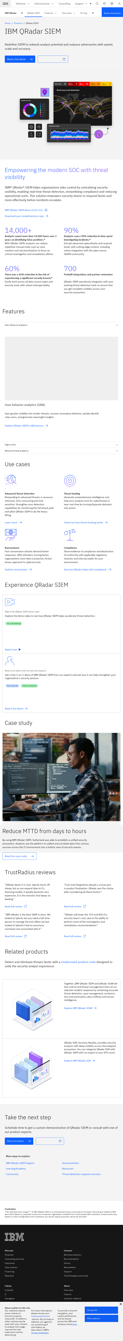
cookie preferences (40, 1316)
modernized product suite (78, 962)
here (74, 1324)
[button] (112, 3)
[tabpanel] (61, 383)
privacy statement (40, 1332)
